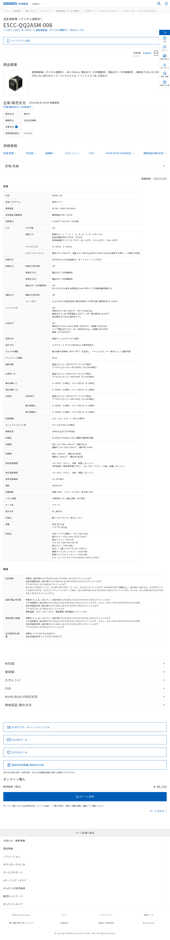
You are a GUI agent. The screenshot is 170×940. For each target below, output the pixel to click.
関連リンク (149, 915)
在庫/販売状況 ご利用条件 (17, 107)
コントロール (46, 10)
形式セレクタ (129, 10)
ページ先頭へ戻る (85, 832)
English (147, 52)
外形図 (29, 153)
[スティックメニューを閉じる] (164, 32)
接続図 (49, 153)
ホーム (6, 10)
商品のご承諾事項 (106, 922)
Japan (35, 3)
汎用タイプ (90, 10)
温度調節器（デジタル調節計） (69, 10)
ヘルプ (64, 915)
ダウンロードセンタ (14, 864)
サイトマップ (106, 915)
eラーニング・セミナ (15, 880)
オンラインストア (13, 904)
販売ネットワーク (13, 896)
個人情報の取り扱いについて (21, 922)
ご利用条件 (64, 922)
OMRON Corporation (21, 915)
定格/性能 (8, 153)
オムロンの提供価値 (14, 888)
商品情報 (17, 10)
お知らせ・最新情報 (14, 840)
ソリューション (11, 856)
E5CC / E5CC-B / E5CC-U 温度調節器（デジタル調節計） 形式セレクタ (45, 30)
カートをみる (157, 811)
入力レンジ (71, 153)
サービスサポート (13, 872)
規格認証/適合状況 (153, 153)
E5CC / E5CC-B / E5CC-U (109, 10)
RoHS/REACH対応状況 (118, 153)
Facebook (149, 922)
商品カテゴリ (30, 10)
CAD (91, 153)
